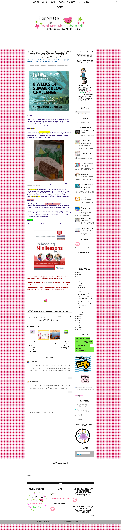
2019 (78, 318)
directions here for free (33, 185)
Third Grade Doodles (82, 404)
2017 (78, 322)
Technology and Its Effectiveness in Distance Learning (86, 142)
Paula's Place (80, 409)
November (80, 285)
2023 (78, 278)
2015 (78, 325)
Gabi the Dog (80, 415)
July (79, 291)
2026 (78, 272)
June (79, 307)
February (80, 312)
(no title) (83, 197)
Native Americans (82, 345)
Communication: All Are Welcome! (86, 296)
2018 (78, 320)
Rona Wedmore (34, 381)
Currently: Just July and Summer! (85, 301)
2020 (78, 316)
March (79, 311)
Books (78, 342)
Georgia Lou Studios (79, 521)
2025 (78, 274)
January (80, 314)
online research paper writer (39, 388)
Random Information (87, 163)
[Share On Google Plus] (68, 316)
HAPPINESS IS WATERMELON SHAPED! (50, 521)
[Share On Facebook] (66, 316)
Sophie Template (65, 521)
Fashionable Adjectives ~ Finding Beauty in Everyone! (87, 153)
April (79, 309)
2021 (78, 281)
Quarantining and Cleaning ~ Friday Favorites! (86, 208)
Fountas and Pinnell (46, 311)
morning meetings (48, 313)
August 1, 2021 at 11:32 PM (34, 363)
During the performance (84, 350)
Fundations (49, 282)
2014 (78, 327)
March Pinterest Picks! (87, 130)
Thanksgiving (87, 342)
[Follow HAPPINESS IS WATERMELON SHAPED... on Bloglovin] (79, 396)
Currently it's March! (87, 228)
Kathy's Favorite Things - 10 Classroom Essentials (83, 406)
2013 (78, 329)
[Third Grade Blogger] (85, 382)
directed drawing (33, 311)
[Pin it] (70, 316)
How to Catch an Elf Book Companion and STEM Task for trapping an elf (83, 412)
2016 (78, 324)
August (80, 289)
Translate (86, 113)
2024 (78, 276)
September (81, 287)
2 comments (30, 310)
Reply (70, 391)
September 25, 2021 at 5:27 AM (35, 383)
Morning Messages (83, 339)
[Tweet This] (63, 316)
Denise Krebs (33, 361)
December (80, 283)
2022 (78, 280)
